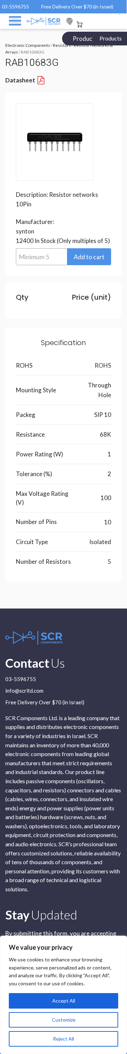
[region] (63, 995)
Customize (63, 1020)
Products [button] (110, 38)
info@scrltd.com (24, 691)
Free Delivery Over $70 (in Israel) (77, 7)
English (69, 21)
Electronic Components (27, 45)
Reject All (63, 1039)
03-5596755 (15, 7)
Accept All (63, 1001)
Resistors (62, 45)
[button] (89, 256)
